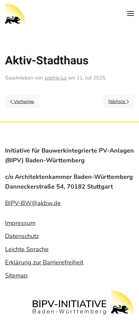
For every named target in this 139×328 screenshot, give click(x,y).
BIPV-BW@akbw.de (33, 203)
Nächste (117, 101)
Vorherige (23, 101)
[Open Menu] (130, 13)
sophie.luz (56, 77)
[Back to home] (15, 13)
